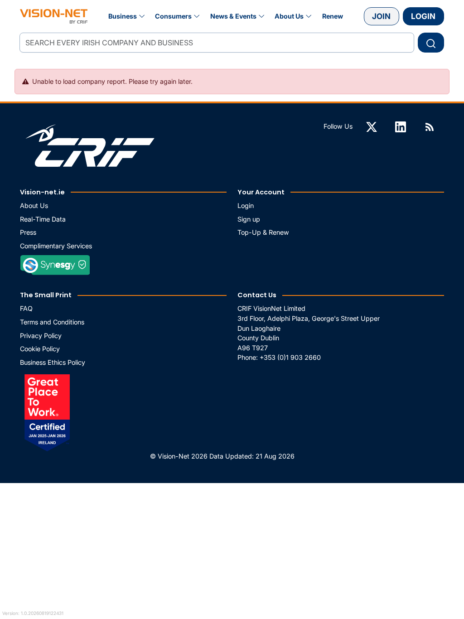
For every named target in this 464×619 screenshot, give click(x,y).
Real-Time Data (43, 219)
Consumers (173, 16)
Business (122, 16)
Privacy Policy (41, 335)
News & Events (233, 16)
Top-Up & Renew (263, 232)
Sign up (248, 219)
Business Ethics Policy (52, 362)
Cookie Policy (40, 349)
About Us (289, 16)
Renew (332, 16)
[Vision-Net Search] (53, 16)
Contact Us (256, 295)
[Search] (431, 43)
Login (423, 16)
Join (381, 16)
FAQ (26, 308)
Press (28, 232)
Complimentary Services (56, 246)
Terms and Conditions (52, 322)
